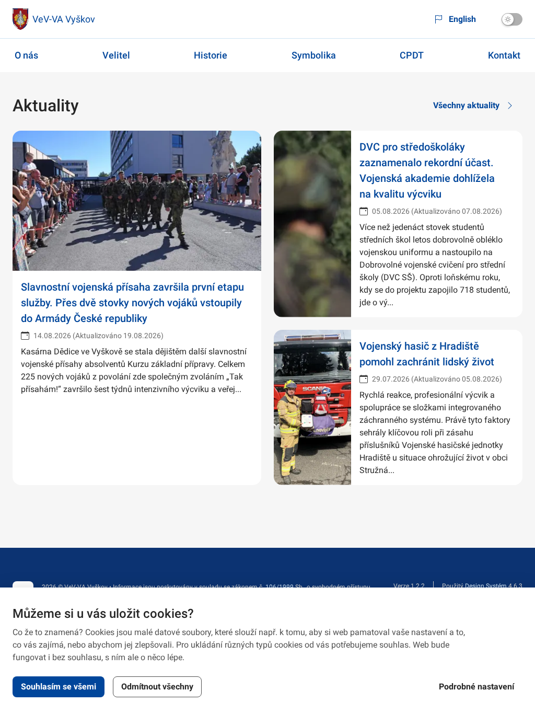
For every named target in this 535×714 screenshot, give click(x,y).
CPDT (412, 55)
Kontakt (504, 55)
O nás (26, 55)
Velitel (116, 55)
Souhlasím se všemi (58, 687)
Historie (210, 55)
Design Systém (486, 586)
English (462, 19)
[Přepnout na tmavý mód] (512, 19)
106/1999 (279, 587)
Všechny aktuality (466, 105)
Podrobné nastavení (476, 687)
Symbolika (314, 55)
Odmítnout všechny (157, 687)
